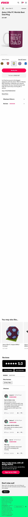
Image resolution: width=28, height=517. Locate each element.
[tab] (8, 370)
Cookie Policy (9, 515)
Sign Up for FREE (11, 472)
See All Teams (22, 59)
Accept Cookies (19, 506)
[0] (22, 2)
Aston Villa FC (9, 8)
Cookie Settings (5, 505)
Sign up (5, 491)
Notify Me (14, 70)
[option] (14, 38)
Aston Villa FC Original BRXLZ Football (11, 345)
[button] (7, 413)
